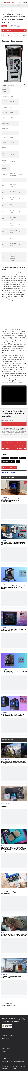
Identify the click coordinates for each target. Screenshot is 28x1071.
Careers (4, 1058)
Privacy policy (5, 1038)
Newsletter (23, 35)
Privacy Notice (21, 429)
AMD (18, 461)
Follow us (16, 35)
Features (4, 26)
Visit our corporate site (13, 1021)
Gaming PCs (10, 10)
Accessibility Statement (7, 1045)
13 (22, 445)
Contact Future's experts (8, 1035)
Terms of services (19, 428)
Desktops (4, 10)
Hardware (5, 461)
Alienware (22, 458)
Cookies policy (5, 1041)
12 (19, 445)
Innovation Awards (14, 6)
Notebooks (5, 458)
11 (15, 445)
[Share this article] (2, 35)
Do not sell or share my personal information (13, 1061)
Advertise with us (6, 1048)
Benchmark (14, 458)
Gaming (12, 461)
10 (12, 445)
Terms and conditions (7, 1032)
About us (4, 1051)
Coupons (4, 1055)
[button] (26, 2)
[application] (14, 394)
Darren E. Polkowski (14, 25)
